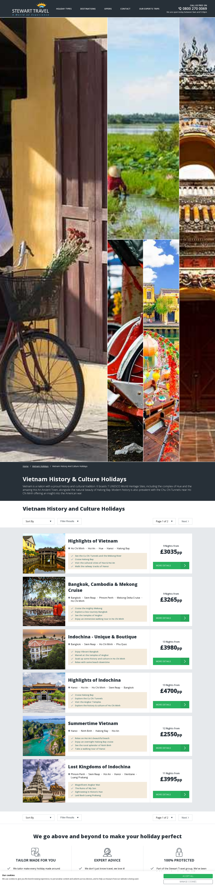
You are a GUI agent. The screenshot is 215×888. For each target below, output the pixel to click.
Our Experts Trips (149, 8)
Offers (108, 8)
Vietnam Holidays (40, 466)
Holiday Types (64, 8)
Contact (125, 8)
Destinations (88, 8)
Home (26, 466)
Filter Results (67, 521)
